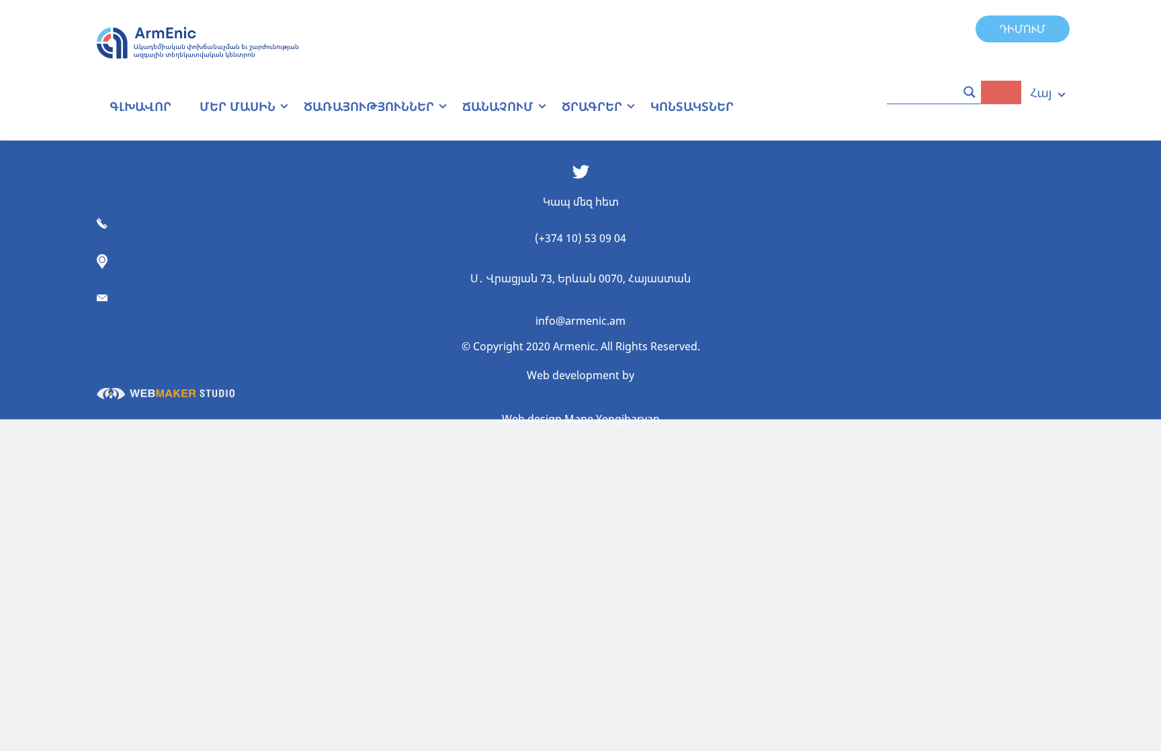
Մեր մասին (237, 106)
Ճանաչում (497, 106)
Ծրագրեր (592, 106)
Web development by (580, 375)
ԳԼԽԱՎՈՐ (140, 106)
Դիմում (1022, 29)
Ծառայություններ (369, 106)
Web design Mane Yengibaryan (581, 418)
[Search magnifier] (969, 92)
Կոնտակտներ (692, 106)
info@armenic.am (580, 320)
